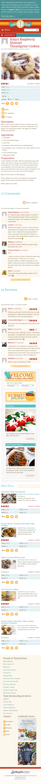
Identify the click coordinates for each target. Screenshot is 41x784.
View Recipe (30, 439)
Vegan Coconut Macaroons (13, 557)
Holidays (6, 699)
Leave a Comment (32, 202)
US (11, 99)
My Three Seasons (9, 684)
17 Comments (9, 113)
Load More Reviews (20, 366)
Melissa (10, 242)
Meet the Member (9, 707)
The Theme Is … (9, 713)
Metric (17, 99)
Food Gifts (10, 406)
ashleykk (11, 358)
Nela (9, 271)
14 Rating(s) (30, 83)
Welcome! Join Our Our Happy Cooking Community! (20, 376)
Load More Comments (20, 280)
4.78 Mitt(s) (37, 83)
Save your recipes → (8, 16)
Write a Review (33, 298)
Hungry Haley (24, 625)
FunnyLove (7, 673)
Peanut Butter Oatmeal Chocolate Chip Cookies (17, 524)
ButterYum (6, 667)
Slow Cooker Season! (14, 445)
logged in (13, 208)
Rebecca (11, 343)
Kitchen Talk (7, 702)
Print (7, 109)
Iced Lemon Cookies (10, 589)
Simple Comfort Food (10, 690)
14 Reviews (9, 116)
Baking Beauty (8, 661)
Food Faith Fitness (9, 670)
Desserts (9, 35)
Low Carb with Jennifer (10, 681)
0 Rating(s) (30, 572)
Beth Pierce (23, 528)
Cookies (21, 49)
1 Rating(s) (30, 506)
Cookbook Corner (26, 716)
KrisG (10, 308)
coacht (10, 225)
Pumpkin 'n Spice (9, 687)
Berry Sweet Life (8, 664)
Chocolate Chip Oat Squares (13, 492)
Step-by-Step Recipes (10, 710)
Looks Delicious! (8, 705)
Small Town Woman (9, 693)
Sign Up (9, 383)
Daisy (10, 329)
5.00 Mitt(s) (37, 506)
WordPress (24, 779)
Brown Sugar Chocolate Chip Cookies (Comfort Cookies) (17, 622)
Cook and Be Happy (15, 320)
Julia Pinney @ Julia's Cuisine (29, 494)
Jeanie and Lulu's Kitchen (11, 678)
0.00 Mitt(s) (37, 572)
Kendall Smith (24, 560)
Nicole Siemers (13, 212)
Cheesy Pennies (13, 250)
